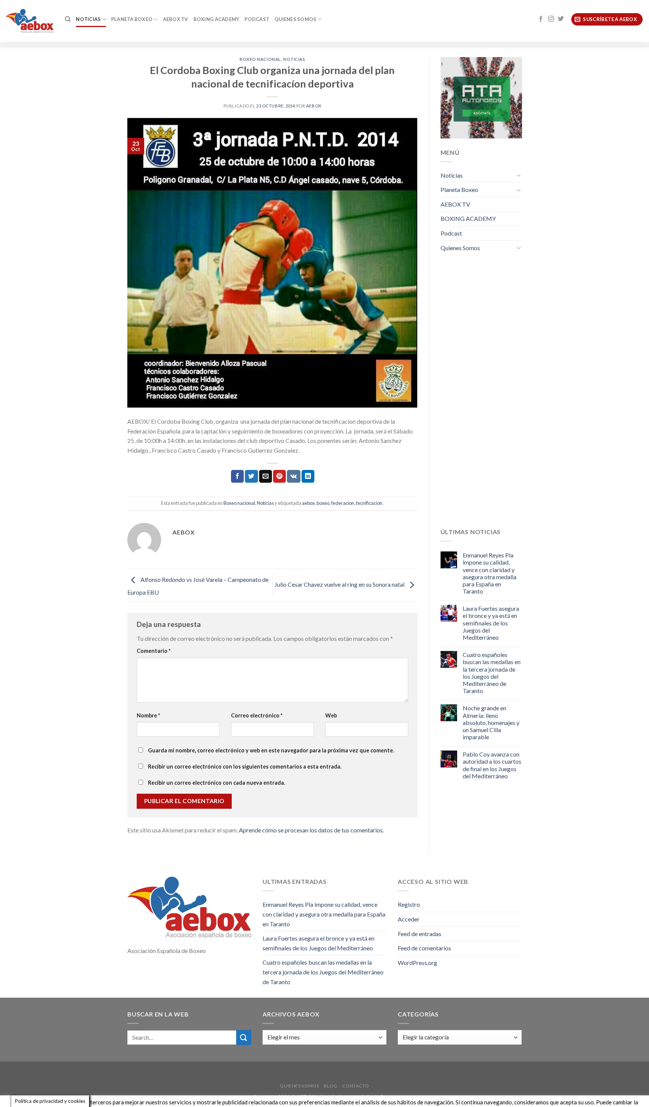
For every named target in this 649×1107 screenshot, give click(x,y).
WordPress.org (417, 962)
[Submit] (243, 1037)
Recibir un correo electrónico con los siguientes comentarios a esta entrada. (244, 766)
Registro (409, 904)
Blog (330, 1086)
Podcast (257, 19)
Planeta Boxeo (131, 19)
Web (331, 715)
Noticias (88, 19)
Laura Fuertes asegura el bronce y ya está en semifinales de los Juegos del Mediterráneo (491, 623)
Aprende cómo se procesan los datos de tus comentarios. (311, 830)
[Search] (68, 19)
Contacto (355, 1086)
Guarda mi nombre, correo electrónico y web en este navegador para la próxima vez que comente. (271, 750)
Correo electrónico (256, 715)
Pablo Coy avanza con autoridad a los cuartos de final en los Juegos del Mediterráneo (492, 765)
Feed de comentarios (424, 947)
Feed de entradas (419, 933)
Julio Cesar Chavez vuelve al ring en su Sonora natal (340, 584)
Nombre (148, 715)
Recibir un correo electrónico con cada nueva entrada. (216, 782)
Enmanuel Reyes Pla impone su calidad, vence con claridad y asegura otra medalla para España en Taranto (489, 573)
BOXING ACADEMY (216, 19)
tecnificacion (369, 503)
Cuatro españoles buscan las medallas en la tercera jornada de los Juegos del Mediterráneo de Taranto (492, 672)
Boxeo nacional (260, 59)
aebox (308, 503)
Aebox (313, 105)
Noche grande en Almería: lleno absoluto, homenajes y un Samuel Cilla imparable (491, 722)
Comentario (154, 651)
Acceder (409, 919)
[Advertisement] (481, 395)
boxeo (323, 503)
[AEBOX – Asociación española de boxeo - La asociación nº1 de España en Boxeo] (30, 21)
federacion (342, 503)
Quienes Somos (295, 19)
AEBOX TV (175, 19)
